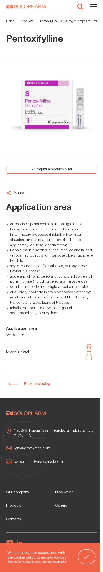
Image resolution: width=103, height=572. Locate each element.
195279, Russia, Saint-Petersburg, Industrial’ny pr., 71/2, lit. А (55, 433)
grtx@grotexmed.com (32, 448)
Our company (17, 492)
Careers (61, 505)
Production (64, 492)
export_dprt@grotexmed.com (39, 461)
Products (13, 505)
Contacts (13, 519)
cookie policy (24, 557)
